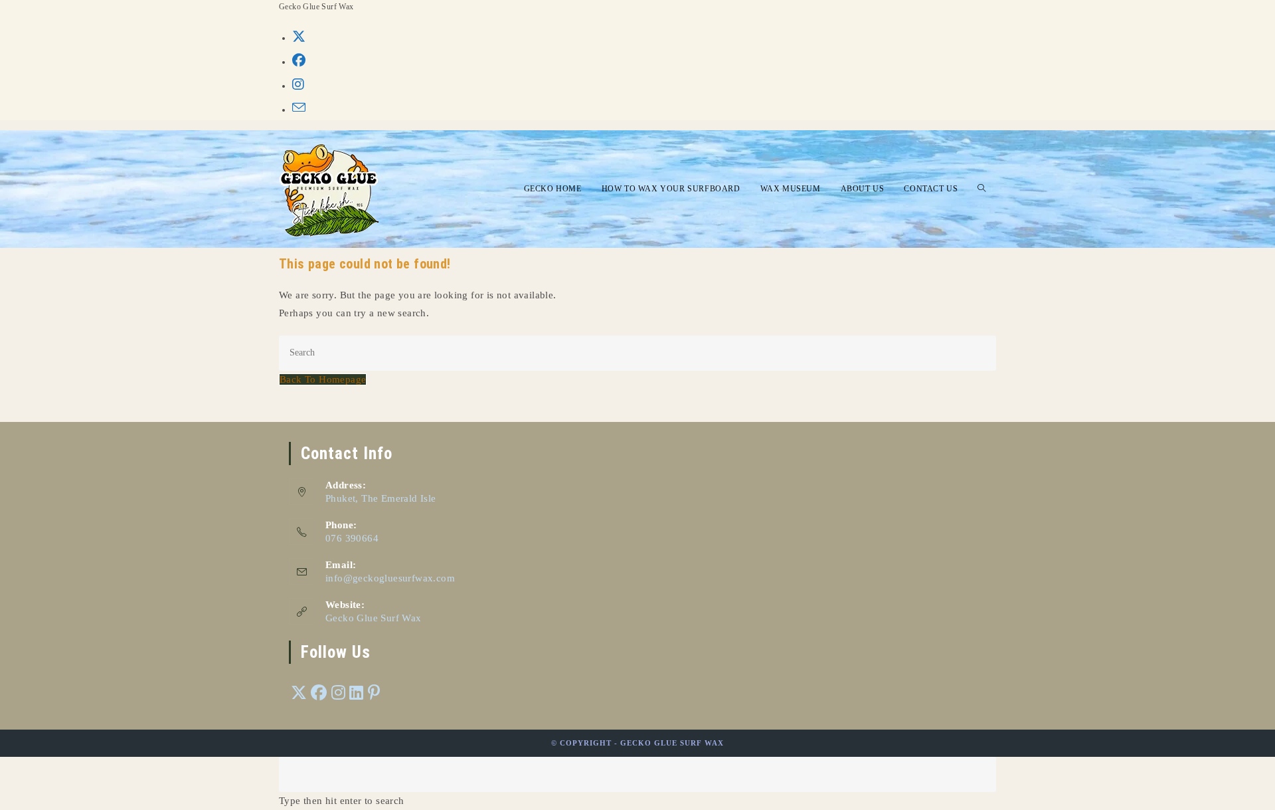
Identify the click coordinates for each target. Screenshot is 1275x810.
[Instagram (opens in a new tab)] (298, 84)
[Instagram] (338, 693)
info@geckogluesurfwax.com (390, 578)
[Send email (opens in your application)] (298, 108)
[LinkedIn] (356, 693)
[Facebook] (319, 693)
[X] (299, 693)
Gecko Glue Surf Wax (373, 618)
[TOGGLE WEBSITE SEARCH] (982, 189)
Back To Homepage (323, 379)
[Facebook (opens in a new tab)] (298, 60)
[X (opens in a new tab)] (298, 36)
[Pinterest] (374, 693)
